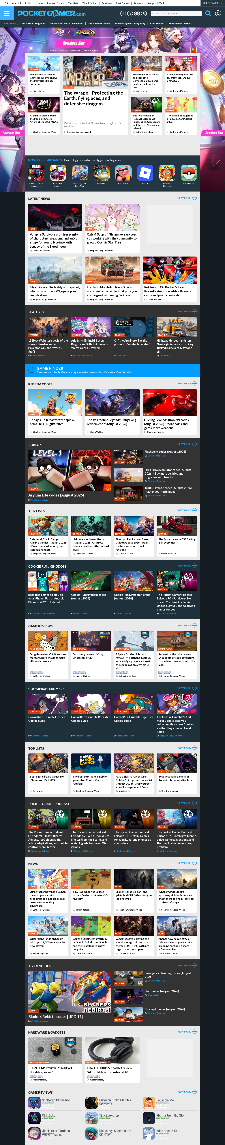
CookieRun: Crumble (99, 23)
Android (16, 3)
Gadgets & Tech (156, 3)
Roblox (29, 3)
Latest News (39, 198)
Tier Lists (73, 3)
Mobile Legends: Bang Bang (130, 23)
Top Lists (36, 748)
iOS (6, 3)
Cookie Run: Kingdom (33, 23)
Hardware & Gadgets (46, 1032)
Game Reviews (40, 626)
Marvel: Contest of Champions (66, 23)
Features (107, 3)
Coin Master (157, 23)
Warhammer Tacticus (180, 23)
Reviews (138, 3)
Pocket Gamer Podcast (49, 804)
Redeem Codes (55, 3)
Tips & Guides (90, 3)
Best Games (122, 3)
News (40, 3)
